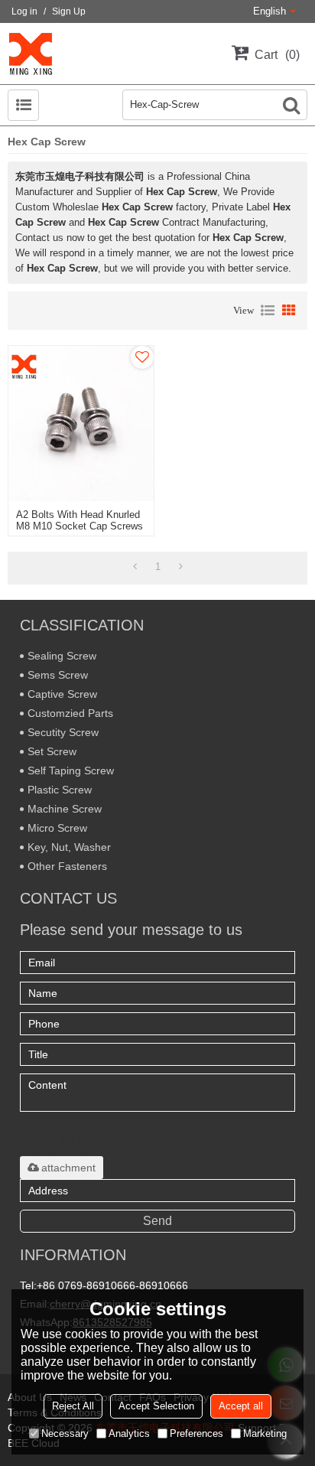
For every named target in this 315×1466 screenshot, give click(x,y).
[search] (291, 104)
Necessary (65, 1433)
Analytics (129, 1433)
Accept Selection (156, 1406)
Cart (275, 54)
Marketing (265, 1433)
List (267, 310)
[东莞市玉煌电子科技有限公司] (31, 54)
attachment (68, 1167)
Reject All (73, 1406)
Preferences (196, 1433)
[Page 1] (135, 566)
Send (157, 1220)
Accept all (241, 1406)
